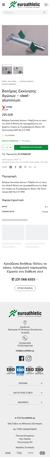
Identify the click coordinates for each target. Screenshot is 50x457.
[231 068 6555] (25, 338)
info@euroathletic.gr (25, 351)
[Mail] (30, 167)
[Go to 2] (18, 69)
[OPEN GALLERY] (25, 40)
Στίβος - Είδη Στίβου (9, 81)
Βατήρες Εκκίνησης (9, 84)
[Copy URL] (35, 167)
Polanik (45, 212)
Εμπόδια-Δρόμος (26, 81)
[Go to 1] (7, 69)
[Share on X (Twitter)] (10, 167)
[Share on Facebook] (15, 167)
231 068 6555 (25, 343)
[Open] (3, 4)
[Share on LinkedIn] (20, 167)
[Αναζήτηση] (44, 12)
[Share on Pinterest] (25, 167)
